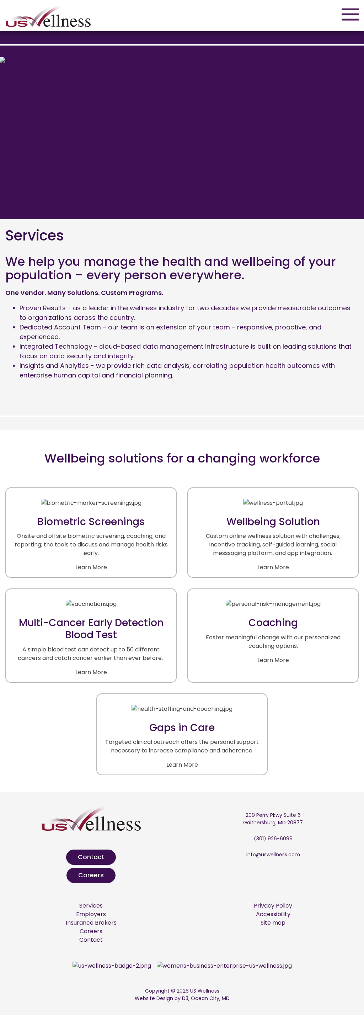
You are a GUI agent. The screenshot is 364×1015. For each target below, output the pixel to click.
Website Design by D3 (161, 998)
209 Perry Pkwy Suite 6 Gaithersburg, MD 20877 (273, 819)
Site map (273, 923)
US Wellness (204, 990)
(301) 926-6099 (273, 838)
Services (91, 906)
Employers (91, 914)
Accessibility (273, 914)
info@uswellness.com (273, 854)
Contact (91, 857)
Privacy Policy (273, 906)
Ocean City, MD (210, 998)
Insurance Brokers (91, 923)
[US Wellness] (48, 15)
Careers (91, 875)
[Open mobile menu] (350, 14)
